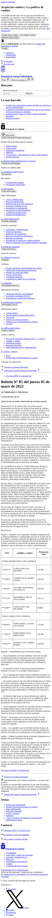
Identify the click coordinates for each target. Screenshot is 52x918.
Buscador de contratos (14, 238)
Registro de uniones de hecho (17, 320)
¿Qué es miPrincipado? (14, 199)
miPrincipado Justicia (14, 820)
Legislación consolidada (15, 150)
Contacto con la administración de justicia (21, 322)
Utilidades (10, 816)
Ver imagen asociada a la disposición (15, 770)
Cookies (9, 864)
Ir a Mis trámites (7, 189)
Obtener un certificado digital (17, 272)
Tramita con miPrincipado (16, 805)
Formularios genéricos (14, 277)
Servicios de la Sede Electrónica (18, 210)
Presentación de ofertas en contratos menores (23, 240)
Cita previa (10, 317)
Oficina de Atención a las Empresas (19, 294)
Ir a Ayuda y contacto (9, 352)
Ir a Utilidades (6, 283)
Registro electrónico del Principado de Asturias (23, 268)
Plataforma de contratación (16, 234)
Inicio (8, 356)
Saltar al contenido (8, 2)
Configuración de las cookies (17, 866)
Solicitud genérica (12, 118)
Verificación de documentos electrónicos (21, 270)
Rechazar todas (10, 37)
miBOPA (9, 153)
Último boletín (11, 146)
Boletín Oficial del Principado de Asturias (21, 358)
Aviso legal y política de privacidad (19, 855)
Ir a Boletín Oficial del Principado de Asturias (18, 161)
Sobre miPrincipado (13, 809)
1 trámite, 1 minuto (13, 341)
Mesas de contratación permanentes (19, 236)
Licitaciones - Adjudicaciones (17, 230)
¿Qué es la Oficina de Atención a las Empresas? (24, 818)
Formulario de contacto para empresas (20, 298)
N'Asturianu (8, 61)
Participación (11, 55)
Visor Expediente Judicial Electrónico (20, 315)
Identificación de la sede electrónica (19, 204)
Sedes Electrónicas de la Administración (21, 347)
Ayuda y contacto (12, 813)
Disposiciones (11, 148)
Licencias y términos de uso (16, 206)
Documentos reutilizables (15, 185)
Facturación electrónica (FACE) (18, 296)
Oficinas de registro (13, 343)
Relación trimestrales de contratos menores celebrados (26, 243)
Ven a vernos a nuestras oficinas (15, 839)
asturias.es (10, 53)
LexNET (9, 324)
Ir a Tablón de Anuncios (10, 257)
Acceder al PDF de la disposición (18, 376)
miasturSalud (11, 57)
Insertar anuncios (12, 157)
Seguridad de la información (16, 208)
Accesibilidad (11, 853)
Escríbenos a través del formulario (16, 835)
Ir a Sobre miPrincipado (10, 219)
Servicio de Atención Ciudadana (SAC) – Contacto (25, 339)
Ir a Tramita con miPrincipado (12, 172)
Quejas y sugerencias (14, 275)
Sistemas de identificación (16, 215)
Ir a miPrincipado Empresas (11, 302)
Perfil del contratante (14, 811)
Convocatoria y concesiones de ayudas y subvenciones (27, 155)
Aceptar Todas (10, 35)
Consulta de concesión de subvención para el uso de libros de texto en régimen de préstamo (28, 111)
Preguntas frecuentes (14, 345)
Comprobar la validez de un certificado (20, 279)
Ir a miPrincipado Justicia (10, 328)
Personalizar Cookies (27, 35)
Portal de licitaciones (14, 232)
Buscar (29, 93)
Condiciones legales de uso (16, 213)
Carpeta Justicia (12, 313)
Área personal (9, 64)
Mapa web (10, 859)
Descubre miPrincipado (15, 202)
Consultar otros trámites (15, 182)
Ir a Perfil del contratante (10, 247)
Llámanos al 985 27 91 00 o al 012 (16, 830)
